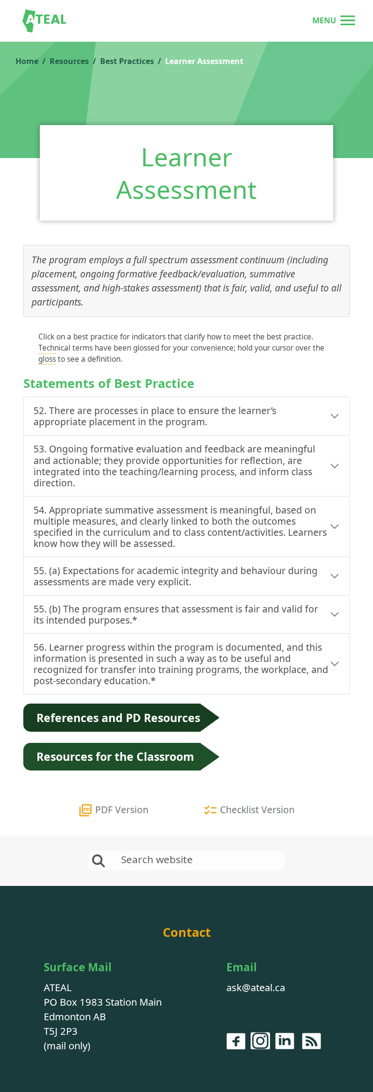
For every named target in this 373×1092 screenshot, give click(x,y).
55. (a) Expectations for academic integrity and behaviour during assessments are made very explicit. (176, 576)
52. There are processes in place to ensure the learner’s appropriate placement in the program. (155, 416)
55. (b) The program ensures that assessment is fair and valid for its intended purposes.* (176, 614)
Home (27, 61)
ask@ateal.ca (255, 987)
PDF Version (121, 809)
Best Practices (127, 61)
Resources (69, 61)
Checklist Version (256, 809)
